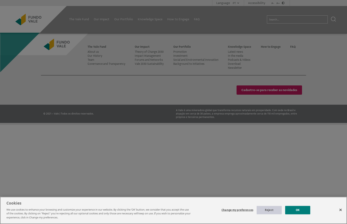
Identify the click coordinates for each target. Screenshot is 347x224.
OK (298, 210)
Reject (269, 210)
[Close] (340, 209)
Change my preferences (237, 210)
